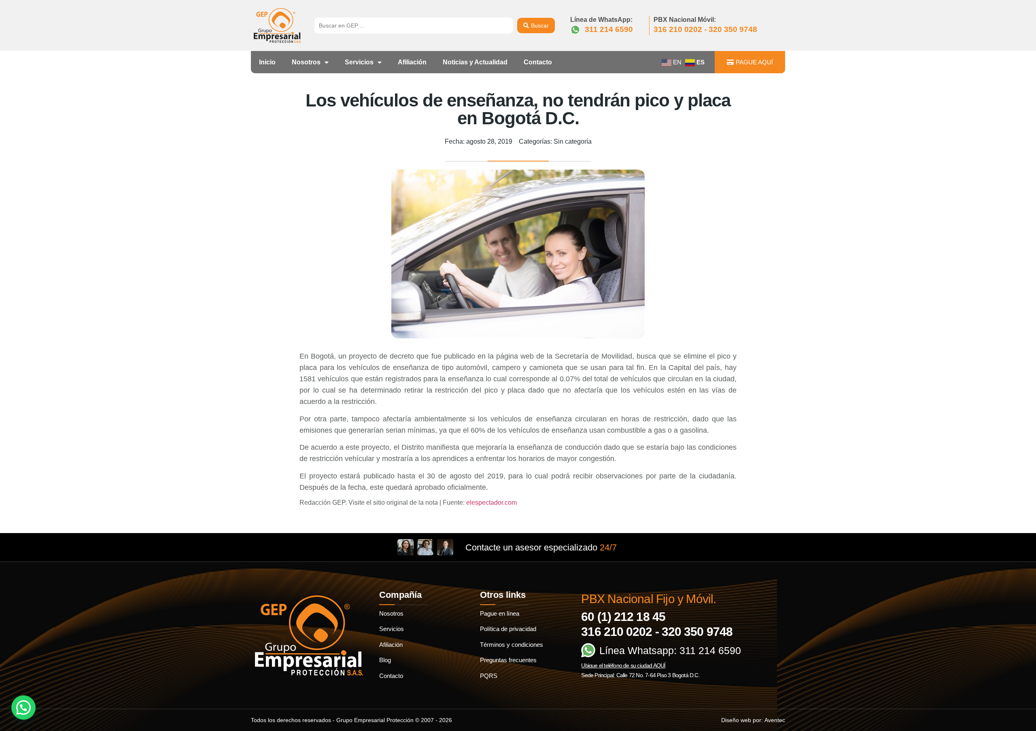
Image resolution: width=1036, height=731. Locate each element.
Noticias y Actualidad (475, 62)
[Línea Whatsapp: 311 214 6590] (588, 650)
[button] (23, 707)
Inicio (267, 62)
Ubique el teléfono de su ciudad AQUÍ (623, 665)
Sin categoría (573, 141)
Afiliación (412, 62)
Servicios (359, 62)
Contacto (538, 62)
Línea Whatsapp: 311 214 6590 (670, 650)
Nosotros (306, 62)
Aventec (774, 720)
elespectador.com (491, 502)
